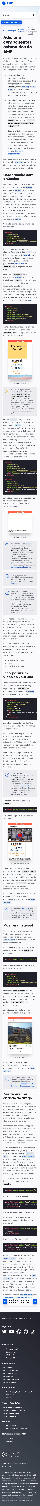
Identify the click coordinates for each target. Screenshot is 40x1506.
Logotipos (9, 1441)
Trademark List (11, 1416)
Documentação (9, 31)
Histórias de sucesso (13, 1355)
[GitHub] (26, 1331)
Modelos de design (12, 1379)
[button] (36, 3)
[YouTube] (11, 1331)
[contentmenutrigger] (18, 15)
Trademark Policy (12, 1413)
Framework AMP (12, 1349)
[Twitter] (4, 1331)
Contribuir (10, 1395)
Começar (9, 1367)
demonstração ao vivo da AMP (18, 1297)
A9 (31, 300)
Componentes (11, 1373)
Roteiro (9, 1398)
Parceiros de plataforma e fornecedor (19, 1392)
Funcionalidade (11, 1358)
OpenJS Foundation (11, 1472)
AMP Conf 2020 (11, 1426)
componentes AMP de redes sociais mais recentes (22, 1085)
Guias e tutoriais (21, 31)
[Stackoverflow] (33, 1331)
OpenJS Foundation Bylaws (15, 1410)
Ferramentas (11, 1382)
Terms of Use (6, 1463)
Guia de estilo (11, 1438)
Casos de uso (10, 1352)
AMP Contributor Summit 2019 (17, 1429)
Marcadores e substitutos (20, 567)
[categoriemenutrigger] (11, 22)
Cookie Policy (6, 1466)
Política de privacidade (20, 1463)
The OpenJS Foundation (14, 1407)
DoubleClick (18, 263)
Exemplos (9, 1376)
